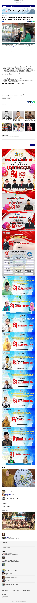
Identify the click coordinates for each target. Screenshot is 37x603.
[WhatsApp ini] (34, 21)
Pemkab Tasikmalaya (6, 548)
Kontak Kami (14, 593)
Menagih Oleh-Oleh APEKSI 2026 (6, 119)
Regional (6, 553)
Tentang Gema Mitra (5, 590)
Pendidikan (9, 494)
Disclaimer (3, 593)
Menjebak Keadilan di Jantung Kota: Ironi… (11, 570)
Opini (8, 573)
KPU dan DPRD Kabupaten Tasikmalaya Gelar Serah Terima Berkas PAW (9, 105)
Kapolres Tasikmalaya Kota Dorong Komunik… (12, 557)
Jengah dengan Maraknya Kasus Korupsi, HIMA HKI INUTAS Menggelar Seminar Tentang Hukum (27, 105)
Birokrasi (6, 573)
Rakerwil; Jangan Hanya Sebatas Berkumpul (12, 584)
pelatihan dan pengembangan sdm (7, 98)
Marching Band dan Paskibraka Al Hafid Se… (12, 538)
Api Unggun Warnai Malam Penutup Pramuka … (12, 495)
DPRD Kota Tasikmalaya (6, 506)
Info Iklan (3, 591)
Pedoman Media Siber (16, 590)
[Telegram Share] (32, 21)
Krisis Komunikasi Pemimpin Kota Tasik (11, 577)
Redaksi (14, 591)
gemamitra (4, 503)
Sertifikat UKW (4, 594)
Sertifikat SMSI (25, 593)
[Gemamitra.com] (18, 2)
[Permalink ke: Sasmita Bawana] (30, 127)
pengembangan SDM (11, 46)
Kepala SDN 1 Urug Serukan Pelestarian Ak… (9, 488)
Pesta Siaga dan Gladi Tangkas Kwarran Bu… (12, 498)
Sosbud (9, 553)
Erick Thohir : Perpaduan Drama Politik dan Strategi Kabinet (18, 131)
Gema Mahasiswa (7, 560)
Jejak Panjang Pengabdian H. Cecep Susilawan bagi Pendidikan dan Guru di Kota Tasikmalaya (7, 132)
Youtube (15, 597)
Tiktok (25, 597)
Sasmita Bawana (27, 131)
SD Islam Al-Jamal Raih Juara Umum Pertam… (12, 491)
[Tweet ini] (30, 21)
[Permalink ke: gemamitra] (3, 21)
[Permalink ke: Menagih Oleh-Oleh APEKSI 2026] (7, 115)
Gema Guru (6, 494)
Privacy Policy (25, 591)
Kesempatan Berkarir (26, 590)
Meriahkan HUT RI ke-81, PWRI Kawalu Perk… (12, 554)
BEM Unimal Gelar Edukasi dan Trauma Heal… (12, 561)
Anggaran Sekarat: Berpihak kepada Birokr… (12, 574)
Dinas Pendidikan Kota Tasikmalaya (8, 545)
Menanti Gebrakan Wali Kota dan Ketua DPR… (12, 581)
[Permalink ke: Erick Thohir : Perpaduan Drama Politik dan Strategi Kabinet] (18, 127)
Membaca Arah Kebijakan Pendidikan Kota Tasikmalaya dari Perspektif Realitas (30, 120)
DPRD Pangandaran (6, 501)
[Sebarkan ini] (28, 21)
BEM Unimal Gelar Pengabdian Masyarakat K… (12, 564)
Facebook (4, 597)
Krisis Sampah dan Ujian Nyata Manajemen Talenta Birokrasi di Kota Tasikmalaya (18, 120)
